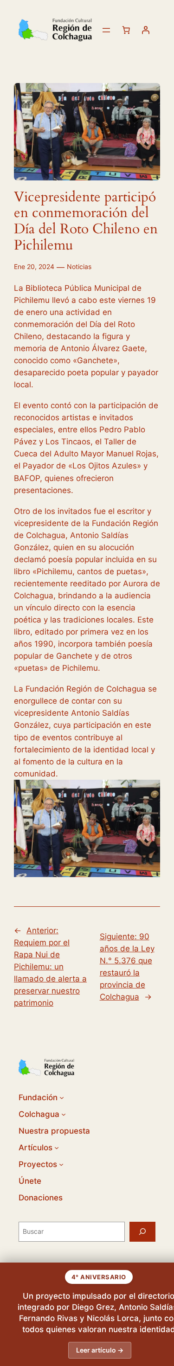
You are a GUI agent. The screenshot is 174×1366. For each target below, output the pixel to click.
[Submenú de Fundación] (61, 1097)
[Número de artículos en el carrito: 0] (126, 30)
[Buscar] (142, 1232)
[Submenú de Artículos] (56, 1147)
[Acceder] (145, 30)
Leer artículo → (99, 1350)
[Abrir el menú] (106, 30)
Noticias (79, 266)
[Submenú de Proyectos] (61, 1164)
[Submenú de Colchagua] (63, 1114)
